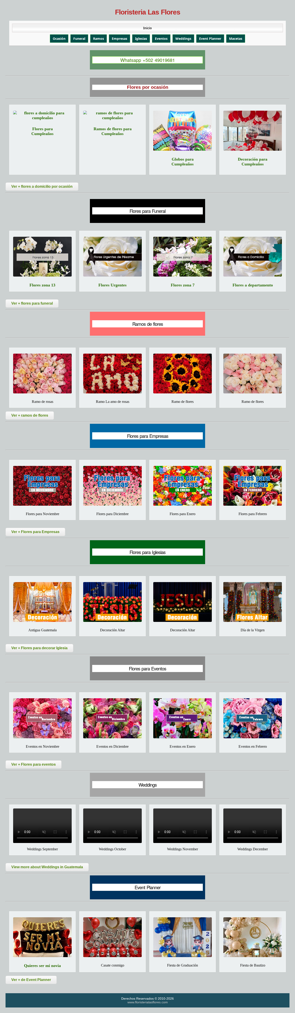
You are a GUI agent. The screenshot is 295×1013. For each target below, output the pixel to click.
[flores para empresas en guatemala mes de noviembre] (42, 486)
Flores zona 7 (183, 285)
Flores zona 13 (42, 285)
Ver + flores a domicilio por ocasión (42, 186)
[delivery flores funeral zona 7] (182, 257)
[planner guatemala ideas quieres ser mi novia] (42, 937)
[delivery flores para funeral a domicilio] (252, 257)
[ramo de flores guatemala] (252, 373)
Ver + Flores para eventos (33, 764)
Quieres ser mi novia (42, 965)
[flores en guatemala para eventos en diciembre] (112, 718)
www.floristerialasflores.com (147, 1002)
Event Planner (210, 38)
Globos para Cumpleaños (182, 161)
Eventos (161, 38)
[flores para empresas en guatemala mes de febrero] (252, 486)
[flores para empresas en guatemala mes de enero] (182, 486)
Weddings (183, 38)
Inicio (147, 28)
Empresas (119, 38)
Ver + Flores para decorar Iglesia (39, 648)
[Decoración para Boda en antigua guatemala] (42, 602)
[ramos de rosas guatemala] (112, 373)
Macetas (235, 38)
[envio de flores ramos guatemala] (182, 373)
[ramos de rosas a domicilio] (42, 373)
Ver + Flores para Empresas (35, 532)
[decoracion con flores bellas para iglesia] (112, 602)
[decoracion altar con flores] (182, 602)
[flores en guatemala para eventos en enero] (182, 718)
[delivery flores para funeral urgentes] (112, 257)
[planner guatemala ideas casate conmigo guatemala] (112, 937)
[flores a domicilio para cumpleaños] (42, 115)
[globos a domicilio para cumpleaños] (182, 130)
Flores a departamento (253, 285)
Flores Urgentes (112, 285)
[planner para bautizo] (252, 937)
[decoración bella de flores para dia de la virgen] (252, 602)
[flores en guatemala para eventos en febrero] (252, 718)
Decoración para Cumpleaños (252, 161)
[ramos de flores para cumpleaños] (112, 115)
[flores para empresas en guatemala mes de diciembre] (112, 486)
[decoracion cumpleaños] (252, 130)
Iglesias (141, 38)
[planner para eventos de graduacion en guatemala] (182, 937)
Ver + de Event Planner (31, 980)
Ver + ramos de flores (29, 415)
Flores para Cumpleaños (42, 131)
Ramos (98, 38)
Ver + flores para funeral (32, 303)
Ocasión (59, 38)
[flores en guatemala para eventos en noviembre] (42, 718)
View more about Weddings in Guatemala (47, 867)
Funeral (79, 38)
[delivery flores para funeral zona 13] (42, 257)
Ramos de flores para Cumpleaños (113, 131)
